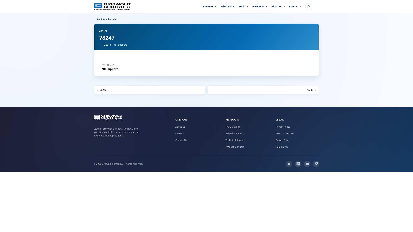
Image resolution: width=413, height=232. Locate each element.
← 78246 (101, 89)
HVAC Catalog (233, 126)
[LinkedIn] (298, 164)
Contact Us (181, 140)
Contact (293, 6)
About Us (276, 6)
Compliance (282, 146)
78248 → (311, 89)
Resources (258, 6)
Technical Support (235, 140)
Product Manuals (235, 146)
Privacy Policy (283, 126)
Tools (242, 6)
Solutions (226, 6)
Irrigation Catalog (235, 133)
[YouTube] (307, 164)
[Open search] (308, 6)
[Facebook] (289, 164)
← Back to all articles (105, 19)
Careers (179, 133)
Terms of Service (285, 133)
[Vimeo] (316, 164)
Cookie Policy (283, 140)
